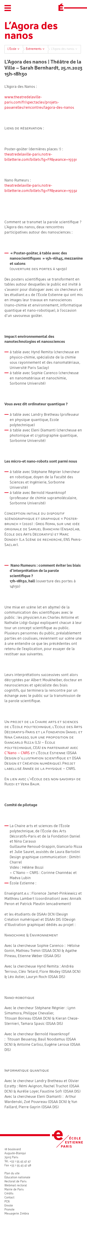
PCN (7, 1201)
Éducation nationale (17, 1177)
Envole (8, 1205)
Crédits (8, 1193)
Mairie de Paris (14, 1189)
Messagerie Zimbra (16, 1213)
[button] (7, 8)
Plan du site (12, 1173)
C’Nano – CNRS (17, 753)
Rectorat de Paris (15, 1181)
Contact (9, 1197)
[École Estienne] (60, 7)
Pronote (9, 1209)
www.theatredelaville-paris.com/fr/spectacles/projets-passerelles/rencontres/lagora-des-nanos (39, 103)
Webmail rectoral (15, 1185)
